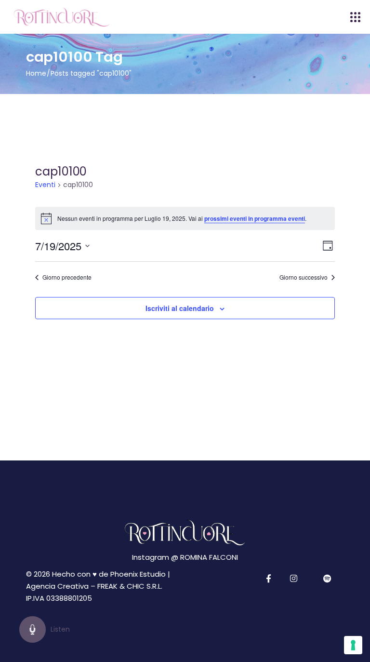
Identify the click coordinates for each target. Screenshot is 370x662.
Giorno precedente (67, 277)
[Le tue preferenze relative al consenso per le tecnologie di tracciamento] (353, 645)
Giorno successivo (303, 277)
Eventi (45, 184)
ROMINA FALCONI (209, 557)
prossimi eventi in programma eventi (254, 218)
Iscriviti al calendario (179, 308)
